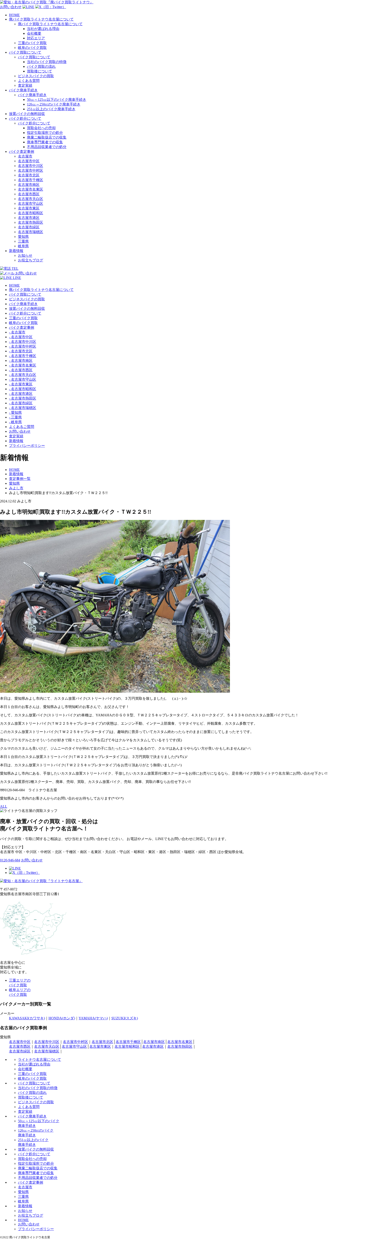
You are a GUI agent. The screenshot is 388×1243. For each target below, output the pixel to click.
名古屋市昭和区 (30, 213)
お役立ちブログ (30, 260)
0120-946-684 (10, 860)
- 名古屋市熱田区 (22, 398)
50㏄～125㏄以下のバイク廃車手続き (56, 99)
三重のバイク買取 (32, 43)
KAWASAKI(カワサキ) (27, 1018)
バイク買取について (25, 52)
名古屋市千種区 (30, 180)
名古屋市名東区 (30, 189)
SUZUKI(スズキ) (124, 1018)
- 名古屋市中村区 (22, 346)
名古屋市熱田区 (30, 222)
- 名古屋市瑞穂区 (22, 408)
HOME (14, 15)
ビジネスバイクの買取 (36, 76)
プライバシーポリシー (27, 445)
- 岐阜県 (15, 422)
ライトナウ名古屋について (39, 1059)
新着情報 (16, 251)
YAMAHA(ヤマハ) (93, 1018)
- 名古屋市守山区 (22, 379)
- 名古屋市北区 (21, 351)
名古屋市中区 (29, 161)
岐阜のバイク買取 (32, 47)
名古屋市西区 (29, 194)
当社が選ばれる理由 (43, 29)
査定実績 (25, 85)
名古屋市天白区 (30, 199)
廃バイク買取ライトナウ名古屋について (41, 19)
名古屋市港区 (29, 218)
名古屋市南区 (29, 185)
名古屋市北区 (29, 175)
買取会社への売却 (41, 128)
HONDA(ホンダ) (61, 1018)
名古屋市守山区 (30, 203)
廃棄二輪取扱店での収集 (46, 137)
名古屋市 (25, 156)
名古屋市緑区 (29, 227)
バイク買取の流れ (41, 66)
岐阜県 (23, 246)
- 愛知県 (15, 412)
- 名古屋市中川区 (22, 342)
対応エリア (36, 38)
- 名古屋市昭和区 (22, 389)
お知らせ (25, 255)
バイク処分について (25, 118)
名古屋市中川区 (30, 166)
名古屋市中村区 (30, 170)
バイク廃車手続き (23, 90)
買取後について (39, 71)
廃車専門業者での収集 (45, 142)
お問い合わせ (20, 431)
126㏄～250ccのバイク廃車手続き (53, 104)
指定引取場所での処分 (45, 133)
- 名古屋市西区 (21, 370)
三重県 (23, 241)
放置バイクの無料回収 (27, 114)
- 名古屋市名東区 (22, 365)
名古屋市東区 (29, 208)
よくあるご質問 (21, 427)
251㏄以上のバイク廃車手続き (51, 109)
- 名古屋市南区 (21, 360)
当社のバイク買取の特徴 (46, 62)
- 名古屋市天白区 (22, 375)
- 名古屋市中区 (21, 337)
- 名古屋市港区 (21, 394)
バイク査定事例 (21, 151)
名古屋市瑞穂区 (30, 232)
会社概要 (34, 33)
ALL (3, 806)
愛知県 (23, 236)
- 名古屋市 (17, 332)
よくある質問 (29, 81)
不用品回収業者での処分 (46, 147)
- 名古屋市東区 (21, 384)
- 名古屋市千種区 (22, 356)
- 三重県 (15, 417)
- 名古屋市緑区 (21, 403)
